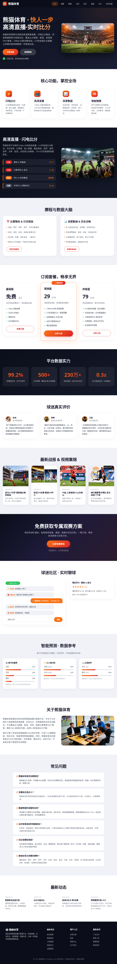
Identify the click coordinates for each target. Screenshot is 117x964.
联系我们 (96, 945)
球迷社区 (50, 945)
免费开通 (20, 329)
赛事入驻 (96, 938)
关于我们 (73, 945)
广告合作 (96, 934)
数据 (70, 4)
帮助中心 (73, 942)
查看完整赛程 (14, 249)
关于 (100, 4)
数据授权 (96, 942)
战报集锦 (50, 949)
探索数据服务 (72, 249)
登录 (71, 938)
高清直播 (50, 934)
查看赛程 (28, 52)
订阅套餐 (50, 942)
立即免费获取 (58, 544)
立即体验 (10, 52)
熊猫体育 (11, 4)
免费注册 (73, 934)
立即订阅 (58, 333)
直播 (62, 4)
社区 (85, 4)
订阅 (77, 4)
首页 (54, 4)
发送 (58, 620)
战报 (92, 4)
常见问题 (109, 4)
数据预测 (50, 938)
